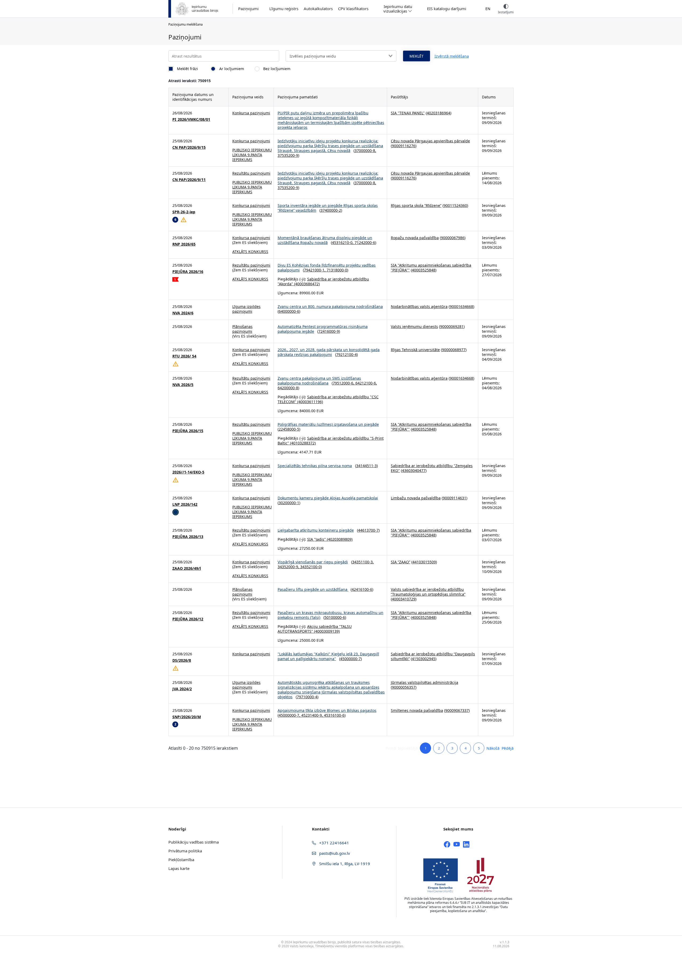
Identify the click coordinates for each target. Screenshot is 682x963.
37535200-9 (288, 155)
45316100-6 (334, 715)
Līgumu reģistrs (283, 8)
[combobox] (341, 56)
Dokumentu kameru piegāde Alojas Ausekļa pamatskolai (328, 497)
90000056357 (403, 687)
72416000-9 (328, 331)
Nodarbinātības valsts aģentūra (419, 306)
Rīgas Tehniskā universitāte (415, 349)
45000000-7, (290, 715)
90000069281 (452, 326)
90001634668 (461, 306)
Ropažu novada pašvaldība (415, 237)
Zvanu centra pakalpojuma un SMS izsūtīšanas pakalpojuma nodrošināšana (319, 381)
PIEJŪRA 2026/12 (187, 619)
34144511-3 (366, 465)
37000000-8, (365, 150)
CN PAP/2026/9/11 (189, 179)
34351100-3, (363, 561)
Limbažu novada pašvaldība (416, 497)
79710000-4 (307, 696)
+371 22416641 (333, 842)
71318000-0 (337, 269)
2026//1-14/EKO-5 (188, 472)
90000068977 (453, 349)
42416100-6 (362, 589)
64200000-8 (288, 387)
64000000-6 (289, 311)
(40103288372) (302, 443)
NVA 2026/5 (182, 384)
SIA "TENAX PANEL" (408, 112)
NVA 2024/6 (182, 313)
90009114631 (454, 497)
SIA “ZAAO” (400, 561)
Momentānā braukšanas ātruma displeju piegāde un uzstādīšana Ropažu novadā (325, 240)
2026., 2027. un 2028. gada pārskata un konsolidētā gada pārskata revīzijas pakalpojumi (329, 352)
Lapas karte (178, 868)
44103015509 (424, 561)
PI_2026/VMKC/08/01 (191, 119)
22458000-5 (289, 429)
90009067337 (457, 710)
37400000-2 (330, 210)
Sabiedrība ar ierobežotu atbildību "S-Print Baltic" (331, 441)
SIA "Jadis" (316, 539)
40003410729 (403, 598)
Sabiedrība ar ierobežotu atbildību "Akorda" (323, 281)
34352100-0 (310, 566)
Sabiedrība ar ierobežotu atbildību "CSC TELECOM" (328, 399)
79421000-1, (315, 269)
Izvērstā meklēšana (452, 56)
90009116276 (403, 145)
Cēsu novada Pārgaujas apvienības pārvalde (430, 140)
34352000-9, (289, 566)
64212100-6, (366, 383)
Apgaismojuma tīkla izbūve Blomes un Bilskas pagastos (327, 710)
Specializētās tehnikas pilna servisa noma (315, 465)
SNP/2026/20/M (186, 717)
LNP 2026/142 (184, 504)
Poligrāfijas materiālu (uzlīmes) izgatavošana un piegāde (328, 424)
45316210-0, (343, 242)
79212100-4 (346, 354)
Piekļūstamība (181, 859)
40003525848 (423, 269)
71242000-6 (365, 242)
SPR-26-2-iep (183, 212)
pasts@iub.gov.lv (334, 853)
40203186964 (438, 112)
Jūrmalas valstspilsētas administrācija (424, 682)
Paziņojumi (248, 8)
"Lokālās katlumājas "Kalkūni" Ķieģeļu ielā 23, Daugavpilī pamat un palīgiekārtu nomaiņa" (328, 656)
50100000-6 (334, 617)
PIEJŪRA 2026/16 (187, 271)
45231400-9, (312, 715)
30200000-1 (289, 502)
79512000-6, (344, 383)
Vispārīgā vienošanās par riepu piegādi (313, 561)
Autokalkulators (318, 8)
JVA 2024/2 (182, 689)
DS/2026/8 (181, 660)
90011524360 (455, 205)
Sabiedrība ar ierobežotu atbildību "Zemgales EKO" (432, 468)
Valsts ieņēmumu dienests (414, 326)
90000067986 (452, 237)
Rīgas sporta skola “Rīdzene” (416, 205)
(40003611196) (309, 401)
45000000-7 (350, 658)
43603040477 (413, 470)
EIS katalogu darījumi (446, 8)
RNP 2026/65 (184, 244)
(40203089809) (339, 539)
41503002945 (423, 658)
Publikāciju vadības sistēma (193, 842)
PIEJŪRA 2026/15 (187, 430)
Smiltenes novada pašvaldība (417, 710)
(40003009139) (326, 631)
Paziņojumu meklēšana (185, 24)
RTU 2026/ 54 (184, 356)
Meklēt (416, 56)
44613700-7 (368, 530)
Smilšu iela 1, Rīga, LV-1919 (344, 863)
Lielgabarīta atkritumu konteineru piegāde (316, 530)
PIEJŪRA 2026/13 (187, 536)
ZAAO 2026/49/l (186, 568)
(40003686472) (306, 283)
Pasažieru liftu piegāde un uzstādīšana (313, 589)
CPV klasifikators (353, 8)
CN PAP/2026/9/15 (189, 147)
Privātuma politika (185, 850)
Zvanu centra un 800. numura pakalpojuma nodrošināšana (330, 306)
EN (487, 8)
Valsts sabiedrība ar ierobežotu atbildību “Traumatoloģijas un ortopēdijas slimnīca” (428, 592)
